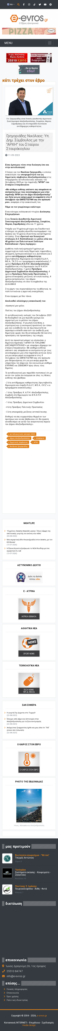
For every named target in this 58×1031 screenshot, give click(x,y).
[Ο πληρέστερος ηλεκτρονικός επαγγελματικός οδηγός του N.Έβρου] (29, 19)
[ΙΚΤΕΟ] (17, 57)
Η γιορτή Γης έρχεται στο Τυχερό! (21, 713)
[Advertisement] (29, 480)
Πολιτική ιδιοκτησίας (17, 1000)
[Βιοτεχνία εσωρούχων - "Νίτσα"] (7, 858)
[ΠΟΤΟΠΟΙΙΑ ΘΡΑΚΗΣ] (41, 57)
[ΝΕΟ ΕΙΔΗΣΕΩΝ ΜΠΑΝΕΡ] (31, 508)
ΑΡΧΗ (36, 442)
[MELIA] (29, 69)
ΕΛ (11, 4)
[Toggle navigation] (50, 43)
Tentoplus (20, 869)
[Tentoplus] (7, 872)
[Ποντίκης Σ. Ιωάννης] (7, 889)
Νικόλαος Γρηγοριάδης (19, 446)
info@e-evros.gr (16, 976)
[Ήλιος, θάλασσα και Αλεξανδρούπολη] (29, 805)
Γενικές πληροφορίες (17, 989)
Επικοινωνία (13, 993)
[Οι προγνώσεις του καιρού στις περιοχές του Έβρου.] (29, 762)
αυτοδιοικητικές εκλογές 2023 (22, 434)
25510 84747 (15, 971)
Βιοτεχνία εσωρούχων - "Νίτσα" (32, 855)
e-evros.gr (42, 1015)
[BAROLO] (29, 31)
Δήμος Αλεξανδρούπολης (20, 438)
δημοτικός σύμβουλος (19, 442)
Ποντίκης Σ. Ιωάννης (26, 886)
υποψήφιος (40, 438)
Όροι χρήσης (13, 996)
